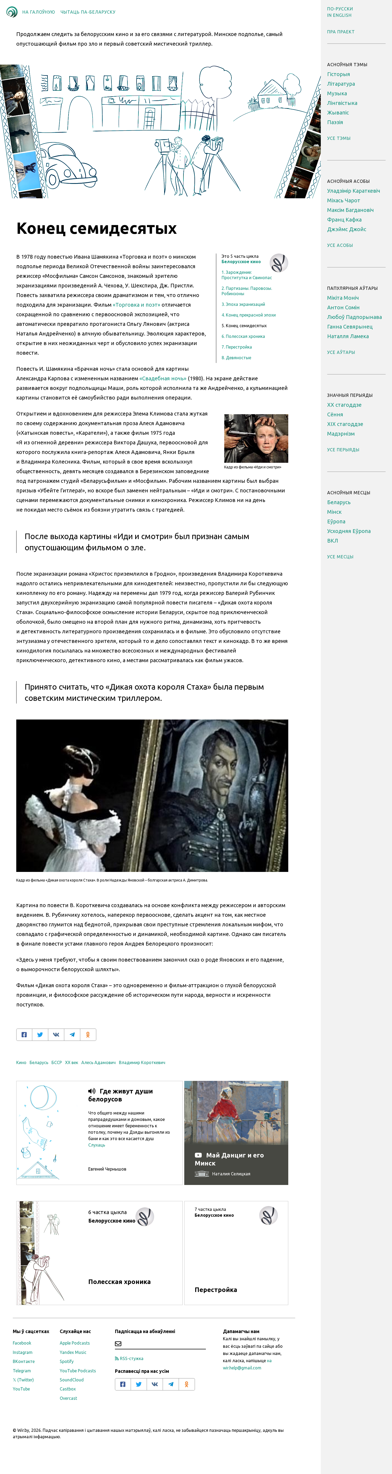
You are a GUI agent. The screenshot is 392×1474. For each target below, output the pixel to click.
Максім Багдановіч (350, 210)
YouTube (21, 1388)
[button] (340, 8)
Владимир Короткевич (142, 1062)
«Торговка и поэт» (136, 305)
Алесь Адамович (98, 1062)
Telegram (22, 1370)
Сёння (335, 414)
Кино (21, 1062)
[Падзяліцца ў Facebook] (24, 1035)
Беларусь (39, 1062)
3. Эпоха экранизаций (243, 304)
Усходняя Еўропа (349, 531)
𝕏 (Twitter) (23, 1379)
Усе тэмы (339, 138)
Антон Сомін (343, 307)
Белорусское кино (241, 261)
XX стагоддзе (344, 405)
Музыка (337, 93)
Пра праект (341, 31)
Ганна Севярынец (350, 326)
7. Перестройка (237, 347)
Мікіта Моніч (343, 298)
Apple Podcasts (75, 1343)
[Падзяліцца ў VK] (56, 1035)
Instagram (23, 1352)
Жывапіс (338, 112)
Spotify (67, 1361)
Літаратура (341, 84)
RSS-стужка (131, 1358)
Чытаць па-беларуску (88, 12)
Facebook (22, 1343)
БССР (56, 1062)
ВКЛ (332, 541)
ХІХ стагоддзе (345, 424)
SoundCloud (72, 1379)
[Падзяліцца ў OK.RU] (88, 1035)
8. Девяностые (236, 357)
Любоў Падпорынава (354, 317)
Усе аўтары (341, 352)
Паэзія (335, 122)
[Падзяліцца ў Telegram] (72, 1035)
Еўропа (336, 521)
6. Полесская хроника (243, 336)
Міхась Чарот (343, 200)
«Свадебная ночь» (162, 378)
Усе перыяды (343, 449)
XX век (71, 1062)
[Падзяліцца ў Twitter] (40, 1035)
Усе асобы (340, 245)
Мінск (334, 512)
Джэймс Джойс (346, 229)
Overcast (68, 1398)
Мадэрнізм (341, 433)
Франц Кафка (344, 219)
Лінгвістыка (342, 103)
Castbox (68, 1388)
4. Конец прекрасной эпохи (249, 315)
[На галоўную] (12, 12)
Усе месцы (340, 556)
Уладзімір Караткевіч (353, 191)
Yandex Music (73, 1352)
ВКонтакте (24, 1361)
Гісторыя (338, 74)
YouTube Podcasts (78, 1370)
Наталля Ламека (348, 336)
